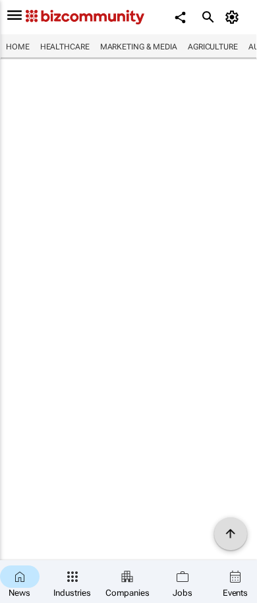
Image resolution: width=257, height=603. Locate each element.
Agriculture (213, 46)
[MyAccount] (234, 17)
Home (18, 46)
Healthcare (65, 46)
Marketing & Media (138, 46)
